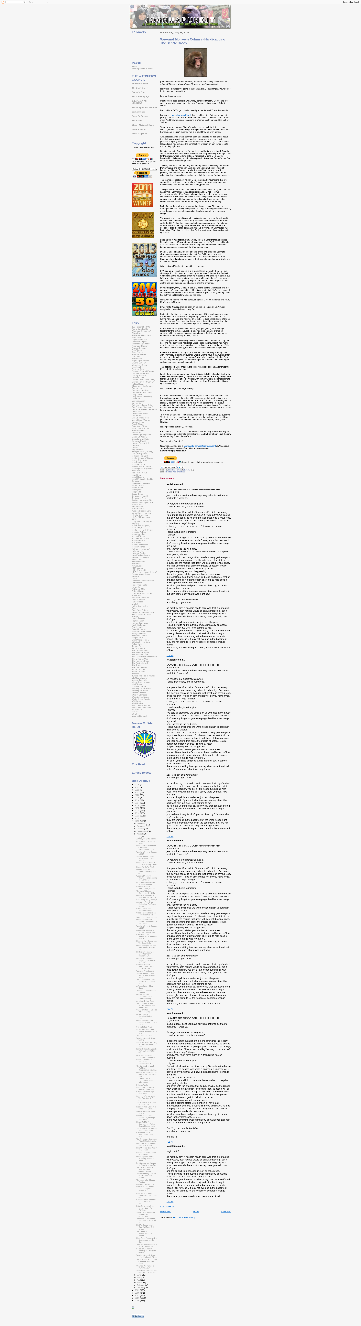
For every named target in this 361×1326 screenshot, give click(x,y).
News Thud (137, 559)
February (141, 1285)
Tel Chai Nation (138, 648)
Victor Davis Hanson (141, 682)
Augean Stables (139, 354)
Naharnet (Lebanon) (141, 549)
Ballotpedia (137, 359)
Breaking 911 (138, 367)
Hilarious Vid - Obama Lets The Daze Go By (146, 942)
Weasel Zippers (139, 693)
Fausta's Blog (138, 92)
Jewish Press (138, 504)
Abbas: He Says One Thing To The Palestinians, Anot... (146, 1045)
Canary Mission (139, 375)
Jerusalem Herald (140, 496)
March (140, 1282)
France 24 (136, 433)
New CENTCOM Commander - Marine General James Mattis (145, 1124)
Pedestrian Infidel (139, 585)
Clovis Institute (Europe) (142, 386)
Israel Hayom (138, 477)
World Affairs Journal (141, 705)
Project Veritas (138, 600)
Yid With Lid (137, 710)
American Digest (139, 342)
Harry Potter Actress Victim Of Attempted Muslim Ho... (146, 1240)
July (139, 836)
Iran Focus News (139, 473)
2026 (137, 785)
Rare (134, 608)
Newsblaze (137, 564)
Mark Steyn (137, 528)
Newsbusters (137, 566)
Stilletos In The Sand (141, 642)
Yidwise (135, 712)
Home (196, 1211)
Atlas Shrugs (137, 352)
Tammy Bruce (138, 646)
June (139, 1275)
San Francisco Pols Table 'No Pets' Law (146, 1103)
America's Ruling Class (145, 1001)
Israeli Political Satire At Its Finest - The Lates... (146, 1108)
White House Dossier (141, 699)
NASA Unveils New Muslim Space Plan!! (146, 1149)
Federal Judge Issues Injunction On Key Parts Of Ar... (146, 872)
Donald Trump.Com (140, 418)
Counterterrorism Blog (142, 392)
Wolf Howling (137, 703)
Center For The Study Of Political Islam (143, 383)
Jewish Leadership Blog (142, 500)
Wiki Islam (136, 701)
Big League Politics (140, 361)
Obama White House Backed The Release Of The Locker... (146, 922)
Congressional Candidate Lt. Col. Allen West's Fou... (146, 1202)
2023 (137, 787)
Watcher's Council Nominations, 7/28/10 (145, 888)
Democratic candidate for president (200, 446)
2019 (137, 798)
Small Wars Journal (140, 640)
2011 (137, 818)
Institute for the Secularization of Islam (142, 465)
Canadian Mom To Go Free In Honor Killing (146, 1011)
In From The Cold (140, 456)
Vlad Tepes (137, 684)
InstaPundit (137, 462)
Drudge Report (138, 422)
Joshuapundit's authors (142, 69)
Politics (169, 472)
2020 (137, 795)
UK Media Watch (139, 678)
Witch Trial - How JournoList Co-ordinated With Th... (146, 937)
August (140, 834)
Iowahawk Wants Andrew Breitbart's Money (146, 1145)
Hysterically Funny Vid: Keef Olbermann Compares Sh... (145, 954)
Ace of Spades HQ (140, 329)
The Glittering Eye (140, 97)
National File (137, 551)
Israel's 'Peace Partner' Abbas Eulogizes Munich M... (145, 1189)
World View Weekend (141, 707)
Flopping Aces (138, 430)
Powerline (136, 595)
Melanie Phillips (139, 532)
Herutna (135, 445)
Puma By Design (140, 116)
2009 (137, 1290)
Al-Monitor (136, 337)
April (139, 1280)
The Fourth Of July (143, 1231)
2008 (137, 1293)
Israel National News (141, 483)
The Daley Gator (139, 88)
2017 (137, 803)
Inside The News (139, 460)
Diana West (137, 411)
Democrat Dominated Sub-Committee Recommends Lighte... (146, 848)
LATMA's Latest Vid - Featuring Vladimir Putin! (144, 1016)
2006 (137, 1298)
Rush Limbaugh (139, 625)
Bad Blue (136, 356)
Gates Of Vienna (139, 437)
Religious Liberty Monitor (143, 612)
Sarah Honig (137, 627)
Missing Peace (138, 540)
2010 (137, 821)
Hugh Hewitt (137, 449)
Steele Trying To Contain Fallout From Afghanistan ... (145, 1214)
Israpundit (136, 492)
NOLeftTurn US (139, 570)
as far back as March (181, 115)
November (141, 826)
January (140, 1288)
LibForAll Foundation (141, 517)
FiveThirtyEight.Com (141, 428)
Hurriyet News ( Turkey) (142, 452)
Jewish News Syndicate (142, 502)
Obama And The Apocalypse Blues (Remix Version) (144, 997)
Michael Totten (138, 536)
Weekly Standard (139, 695)
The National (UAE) (140, 655)
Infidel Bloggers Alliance (142, 458)
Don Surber (137, 416)
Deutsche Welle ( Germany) (144, 409)
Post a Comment (167, 1207)
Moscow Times (138, 547)
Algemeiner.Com (139, 340)
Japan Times (137, 494)
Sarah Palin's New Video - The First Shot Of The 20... (146, 1098)
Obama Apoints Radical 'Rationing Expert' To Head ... (145, 1159)
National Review (139, 553)
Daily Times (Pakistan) (142, 397)
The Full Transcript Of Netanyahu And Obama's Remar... (144, 1169)
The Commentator (140, 650)
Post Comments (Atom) (184, 1217)
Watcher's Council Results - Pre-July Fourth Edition (146, 1256)
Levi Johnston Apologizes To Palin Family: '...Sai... (146, 1164)
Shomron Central (139, 636)
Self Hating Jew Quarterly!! (146, 900)
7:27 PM (170, 1009)
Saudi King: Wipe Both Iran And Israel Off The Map (146, 1271)
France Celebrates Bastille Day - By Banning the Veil (146, 1051)
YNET (134, 714)
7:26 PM (170, 836)
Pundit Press (137, 602)
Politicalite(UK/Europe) (142, 593)
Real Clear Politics (140, 610)
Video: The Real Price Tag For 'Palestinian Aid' (146, 914)
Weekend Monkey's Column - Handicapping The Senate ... (146, 878)
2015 (137, 808)
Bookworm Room (140, 83)
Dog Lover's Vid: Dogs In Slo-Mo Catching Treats (146, 864)
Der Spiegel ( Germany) (142, 407)
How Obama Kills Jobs (145, 1184)
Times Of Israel (138, 672)
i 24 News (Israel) (140, 454)
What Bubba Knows (140, 697)
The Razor (137, 121)
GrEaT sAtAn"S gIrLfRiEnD (139, 102)
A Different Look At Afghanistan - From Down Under (144, 1081)
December (141, 824)
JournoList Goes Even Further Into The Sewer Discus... (146, 904)
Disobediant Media (140, 414)
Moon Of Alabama (140, 545)
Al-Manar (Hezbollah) (141, 335)
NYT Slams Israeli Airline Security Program (145, 883)
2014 (137, 811)
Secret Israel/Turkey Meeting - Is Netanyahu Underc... (146, 1251)
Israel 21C (136, 475)
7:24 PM (170, 656)
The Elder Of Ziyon (140, 653)
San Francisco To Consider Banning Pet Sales (146, 1129)
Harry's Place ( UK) (140, 443)
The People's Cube (140, 661)
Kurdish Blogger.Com (141, 511)
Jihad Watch (137, 507)
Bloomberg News (139, 365)
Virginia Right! (139, 129)
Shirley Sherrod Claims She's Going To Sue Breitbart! (145, 858)
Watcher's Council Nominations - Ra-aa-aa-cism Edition (145, 967)
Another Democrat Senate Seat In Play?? (146, 1153)
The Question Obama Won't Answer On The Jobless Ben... (145, 1005)
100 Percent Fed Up (141, 327)
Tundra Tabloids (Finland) (143, 676)
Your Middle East (139, 716)
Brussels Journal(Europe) (143, 371)
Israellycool (137, 490)
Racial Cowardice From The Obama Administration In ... (145, 1062)
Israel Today (137, 488)
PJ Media (136, 587)
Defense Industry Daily (142, 405)
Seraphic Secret (139, 629)
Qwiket (135, 604)
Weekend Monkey (179, 472)
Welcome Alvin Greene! (145, 971)
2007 (137, 1295)
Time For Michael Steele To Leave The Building (146, 1245)
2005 (137, 1301)
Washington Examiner (141, 688)
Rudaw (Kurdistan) (140, 623)
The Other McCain (140, 659)
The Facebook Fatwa (144, 1036)
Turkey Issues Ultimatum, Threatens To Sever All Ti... (146, 1221)
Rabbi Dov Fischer (140, 606)
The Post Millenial (140, 663)
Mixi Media (136, 543)
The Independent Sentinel (144, 107)
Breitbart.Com (138, 369)
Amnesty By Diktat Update (146, 839)
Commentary (137, 388)
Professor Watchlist (140, 598)
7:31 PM (170, 1142)
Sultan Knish (137, 644)
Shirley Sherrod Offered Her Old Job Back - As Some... (145, 975)
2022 (137, 790)
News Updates (138, 562)
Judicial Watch (138, 509)
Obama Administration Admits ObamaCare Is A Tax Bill (146, 1023)
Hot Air (135, 447)
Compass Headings (140, 390)
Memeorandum (139, 534)
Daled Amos (137, 399)
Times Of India (138, 669)
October (140, 829)
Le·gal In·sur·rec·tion (141, 513)
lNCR (134, 519)
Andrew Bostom (139, 348)
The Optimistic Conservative (144, 657)
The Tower (136, 665)
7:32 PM (170, 1202)
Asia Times (137, 350)
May (139, 1277)
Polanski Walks (142, 1085)
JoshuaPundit (138, 112)
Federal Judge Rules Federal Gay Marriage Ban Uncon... (145, 1118)
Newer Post (165, 1211)
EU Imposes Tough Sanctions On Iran (144, 909)
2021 (137, 792)
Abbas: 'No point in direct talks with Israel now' (145, 1088)
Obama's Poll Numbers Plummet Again (145, 1267)
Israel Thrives (138, 485)
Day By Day (137, 403)
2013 (137, 813)
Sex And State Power (144, 1027)
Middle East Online (140, 538)
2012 (137, 816)
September (142, 831)
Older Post (226, 1211)
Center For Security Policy (143, 380)
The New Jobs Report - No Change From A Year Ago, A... (146, 1262)
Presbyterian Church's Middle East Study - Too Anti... (146, 1195)
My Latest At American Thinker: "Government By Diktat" (145, 960)
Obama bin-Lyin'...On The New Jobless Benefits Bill (146, 948)
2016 (137, 805)
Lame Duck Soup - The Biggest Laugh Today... (146, 931)
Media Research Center (142, 530)
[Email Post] (192, 470)
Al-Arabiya (136, 333)
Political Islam (138, 591)
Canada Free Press (140, 373)
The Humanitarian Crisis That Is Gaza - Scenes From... (145, 982)
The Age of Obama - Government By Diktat (145, 892)
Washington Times (140, 691)
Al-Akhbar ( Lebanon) (141, 331)
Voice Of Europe (139, 686)
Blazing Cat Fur (139, 363)
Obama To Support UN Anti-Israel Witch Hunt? (146, 896)
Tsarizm (135, 674)
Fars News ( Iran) (140, 426)
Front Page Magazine (141, 435)
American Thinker (140, 346)
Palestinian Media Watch (143, 581)
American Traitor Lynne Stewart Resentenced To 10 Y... (146, 1031)
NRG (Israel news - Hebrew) (144, 572)
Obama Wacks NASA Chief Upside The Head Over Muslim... (146, 1074)
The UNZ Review (139, 667)
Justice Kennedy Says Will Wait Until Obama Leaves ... (146, 1176)
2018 (137, 800)
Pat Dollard (137, 583)
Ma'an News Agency (141, 526)
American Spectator (140, 344)
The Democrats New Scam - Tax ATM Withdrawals (146, 1140)
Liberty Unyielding (140, 515)
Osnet (134, 578)
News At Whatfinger (140, 557)
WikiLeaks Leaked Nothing (146, 917)
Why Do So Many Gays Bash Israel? (145, 1093)
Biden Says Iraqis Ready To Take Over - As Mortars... (145, 1208)
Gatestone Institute (140, 439)
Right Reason (138, 621)
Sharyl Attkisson (139, 633)
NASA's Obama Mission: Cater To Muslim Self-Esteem (145, 1227)
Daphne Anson (138, 401)
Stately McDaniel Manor (143, 125)
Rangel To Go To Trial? (145, 867)
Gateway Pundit (139, 441)
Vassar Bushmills (139, 680)
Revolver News (138, 619)
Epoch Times (137, 424)
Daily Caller (137, 394)
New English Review (141, 555)
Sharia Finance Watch (141, 631)
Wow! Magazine (139, 134)
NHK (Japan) (137, 568)
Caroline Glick (138, 378)
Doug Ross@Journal (141, 420)
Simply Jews (137, 638)
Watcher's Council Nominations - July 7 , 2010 (145, 1135)
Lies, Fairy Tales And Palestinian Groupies (145, 1056)
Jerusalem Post (139, 498)
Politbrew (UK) (138, 589)
